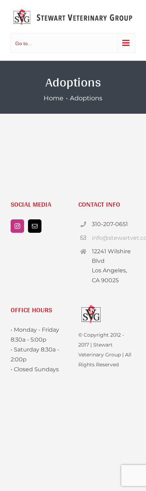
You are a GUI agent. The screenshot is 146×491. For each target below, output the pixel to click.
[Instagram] (17, 226)
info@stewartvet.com (113, 238)
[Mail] (34, 226)
